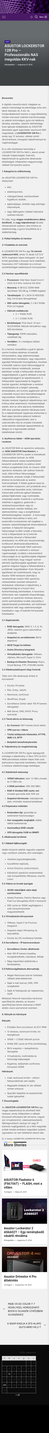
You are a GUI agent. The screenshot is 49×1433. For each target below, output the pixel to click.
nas (43, 1139)
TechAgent (8, 1192)
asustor (9, 1139)
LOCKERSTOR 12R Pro (33, 1139)
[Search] (36, 17)
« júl (18, 1394)
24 (4, 1385)
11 (9, 1374)
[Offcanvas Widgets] (4, 17)
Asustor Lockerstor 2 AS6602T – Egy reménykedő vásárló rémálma (24, 1232)
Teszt (7, 41)
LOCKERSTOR (18, 1139)
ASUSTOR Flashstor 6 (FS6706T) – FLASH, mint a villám (23, 1183)
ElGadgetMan (10, 65)
